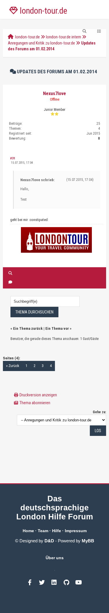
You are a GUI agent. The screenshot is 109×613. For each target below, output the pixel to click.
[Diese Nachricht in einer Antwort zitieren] (10, 282)
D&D (49, 540)
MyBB (88, 540)
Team (43, 530)
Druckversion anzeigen (38, 395)
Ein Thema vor (57, 328)
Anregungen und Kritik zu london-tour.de (41, 43)
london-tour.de (27, 37)
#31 (12, 158)
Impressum (76, 530)
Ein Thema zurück (28, 328)
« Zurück (12, 365)
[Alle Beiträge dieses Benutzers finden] (10, 273)
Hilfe (56, 530)
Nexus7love (54, 93)
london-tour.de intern (63, 37)
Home (28, 530)
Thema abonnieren (34, 402)
